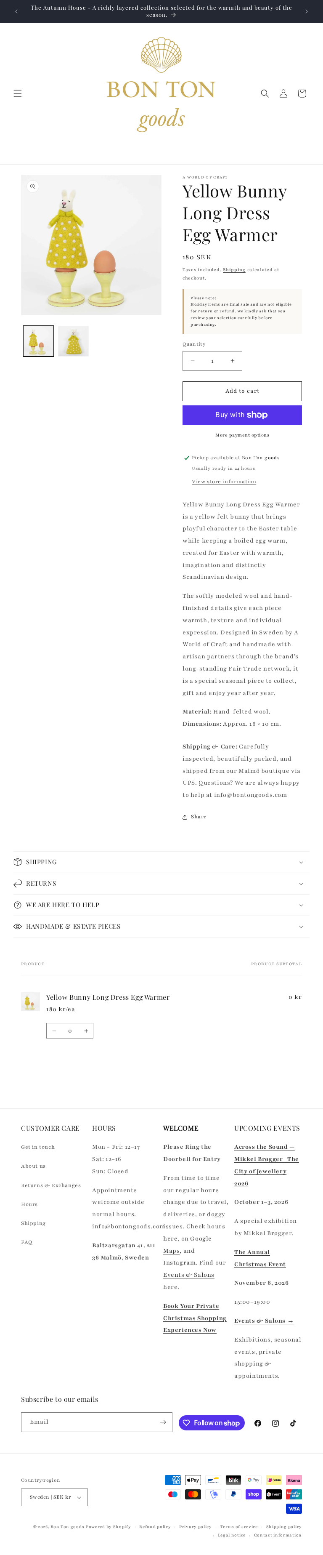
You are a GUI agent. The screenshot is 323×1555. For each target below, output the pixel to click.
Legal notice (232, 1535)
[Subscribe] (163, 1422)
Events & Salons (188, 1275)
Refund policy (155, 1526)
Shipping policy (284, 1526)
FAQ (26, 1242)
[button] (17, 93)
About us (33, 1166)
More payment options (242, 435)
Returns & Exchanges (51, 1185)
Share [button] (199, 816)
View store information (224, 481)
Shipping (234, 269)
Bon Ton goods (67, 1526)
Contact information (278, 1535)
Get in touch (38, 1147)
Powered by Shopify (108, 1526)
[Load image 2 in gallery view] (73, 341)
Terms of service (239, 1526)
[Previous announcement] (16, 11)
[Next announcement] (306, 11)
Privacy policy (195, 1526)
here (170, 1239)
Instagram (179, 1263)
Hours (29, 1204)
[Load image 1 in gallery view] (38, 341)
